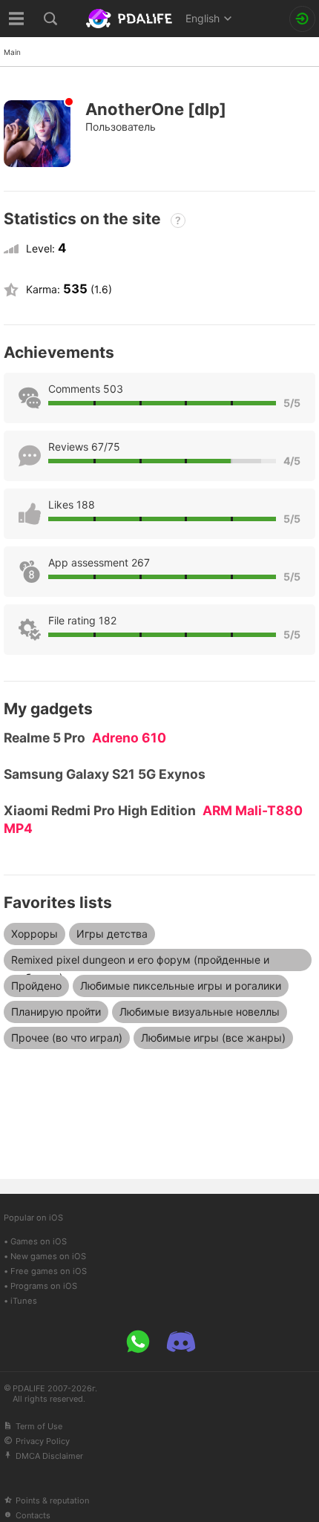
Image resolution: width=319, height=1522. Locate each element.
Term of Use (39, 1426)
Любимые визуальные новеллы (199, 1011)
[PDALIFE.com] (130, 18)
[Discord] (181, 1341)
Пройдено (36, 985)
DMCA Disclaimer (49, 1456)
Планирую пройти (56, 1011)
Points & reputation (52, 1500)
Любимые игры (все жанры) (213, 1037)
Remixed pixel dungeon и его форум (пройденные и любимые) (140, 962)
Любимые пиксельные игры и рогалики (180, 985)
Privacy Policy (43, 1441)
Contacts (33, 1515)
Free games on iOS (48, 1271)
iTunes (23, 1301)
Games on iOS (38, 1241)
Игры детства (112, 933)
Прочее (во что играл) (66, 1037)
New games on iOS (48, 1256)
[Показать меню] (16, 18)
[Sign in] (302, 19)
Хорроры (34, 933)
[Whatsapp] (138, 1341)
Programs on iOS (43, 1286)
